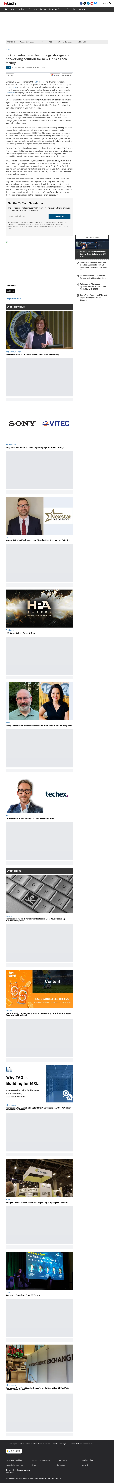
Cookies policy (87, 1460)
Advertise (85, 1465)
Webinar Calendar (65, 42)
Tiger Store (10, 92)
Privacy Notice (12, 224)
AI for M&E (82, 42)
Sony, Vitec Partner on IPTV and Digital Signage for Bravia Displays (93, 297)
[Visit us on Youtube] (92, 3)
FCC (50, 42)
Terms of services (34, 222)
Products (33, 9)
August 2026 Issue (27, 42)
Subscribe (71, 9)
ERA (36, 82)
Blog (8, 67)
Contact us (61, 1465)
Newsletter (68, 75)
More (81, 9)
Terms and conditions (14, 1460)
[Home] (6, 9)
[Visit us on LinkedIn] (88, 3)
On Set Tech (11, 87)
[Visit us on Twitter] (84, 3)
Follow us (56, 75)
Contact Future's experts (41, 1460)
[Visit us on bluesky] (95, 3)
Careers (34, 1465)
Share (11, 75)
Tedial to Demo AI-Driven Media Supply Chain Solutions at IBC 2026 (93, 254)
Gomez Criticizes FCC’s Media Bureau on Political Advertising (93, 277)
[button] (107, 3)
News (13, 9)
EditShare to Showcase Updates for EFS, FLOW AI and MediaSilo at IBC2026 (93, 286)
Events (43, 9)
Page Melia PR (19, 67)
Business (9, 49)
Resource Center (56, 9)
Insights (22, 9)
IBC (41, 42)
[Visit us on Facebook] (81, 3)
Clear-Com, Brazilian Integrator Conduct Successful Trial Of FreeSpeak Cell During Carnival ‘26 (93, 266)
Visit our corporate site (84, 1444)
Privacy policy (62, 1460)
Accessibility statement (14, 1465)
